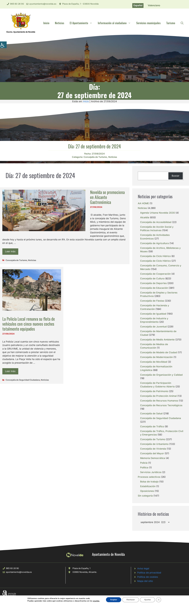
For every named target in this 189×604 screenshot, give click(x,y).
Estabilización (148, 486)
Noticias (59, 23)
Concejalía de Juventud (153, 326)
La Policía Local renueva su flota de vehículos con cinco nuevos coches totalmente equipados (28, 324)
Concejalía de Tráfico (152, 426)
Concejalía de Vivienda (153, 448)
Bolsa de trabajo (149, 481)
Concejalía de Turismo (95, 157)
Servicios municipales (148, 23)
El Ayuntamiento (79, 23)
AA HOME (143, 203)
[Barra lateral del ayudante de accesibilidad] (3, 44)
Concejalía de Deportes (153, 283)
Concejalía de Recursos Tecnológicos (161, 405)
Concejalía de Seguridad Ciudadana (23, 380)
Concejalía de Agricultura (154, 243)
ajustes (96, 601)
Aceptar (113, 599)
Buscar (175, 175)
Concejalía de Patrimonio (154, 391)
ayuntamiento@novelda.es (42, 3)
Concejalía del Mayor (152, 453)
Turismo (170, 23)
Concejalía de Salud (151, 413)
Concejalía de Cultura (152, 278)
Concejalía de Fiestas (152, 300)
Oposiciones (147, 491)
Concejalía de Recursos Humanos (159, 400)
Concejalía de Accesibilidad (155, 222)
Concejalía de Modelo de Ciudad (158, 352)
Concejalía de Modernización (156, 357)
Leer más (10, 251)
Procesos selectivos (149, 477)
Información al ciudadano (112, 23)
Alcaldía (144, 217)
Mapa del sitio (145, 581)
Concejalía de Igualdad (153, 313)
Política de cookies (147, 577)
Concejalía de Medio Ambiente (157, 339)
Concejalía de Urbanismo (154, 444)
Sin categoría (145, 495)
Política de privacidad (149, 572)
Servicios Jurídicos (150, 472)
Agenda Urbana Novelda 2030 (157, 212)
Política (144, 467)
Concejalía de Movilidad (153, 361)
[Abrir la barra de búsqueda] (182, 23)
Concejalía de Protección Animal (158, 396)
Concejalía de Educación (154, 288)
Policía (143, 462)
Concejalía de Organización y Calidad (161, 374)
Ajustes (147, 599)
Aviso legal (143, 568)
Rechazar (130, 599)
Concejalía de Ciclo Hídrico (155, 256)
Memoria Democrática (152, 458)
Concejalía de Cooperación (155, 273)
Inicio (46, 23)
